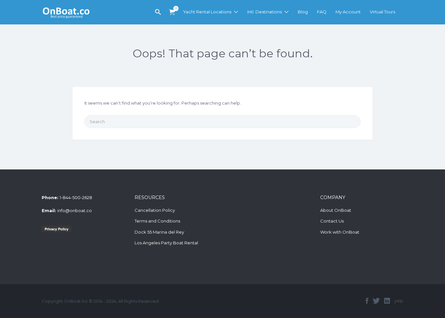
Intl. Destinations (264, 11)
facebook (367, 301)
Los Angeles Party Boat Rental (166, 242)
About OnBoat (335, 210)
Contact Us (332, 221)
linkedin (387, 301)
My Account (348, 11)
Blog (303, 11)
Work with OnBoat (339, 232)
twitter (376, 301)
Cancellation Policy (155, 210)
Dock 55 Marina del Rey (159, 232)
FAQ (321, 11)
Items (172, 12)
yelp (398, 300)
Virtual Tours (382, 11)
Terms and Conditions (157, 221)
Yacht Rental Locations (207, 11)
